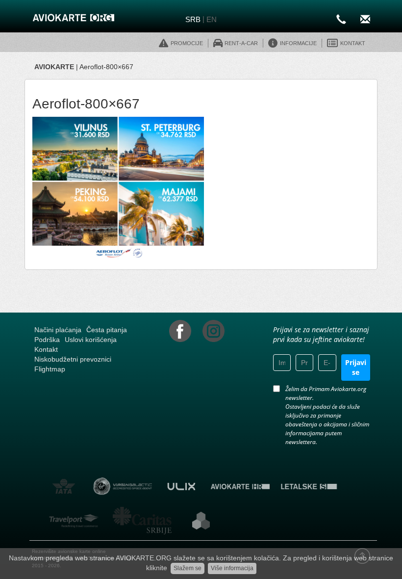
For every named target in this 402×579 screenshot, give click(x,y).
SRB (193, 19)
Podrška (47, 339)
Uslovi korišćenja (91, 339)
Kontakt (46, 349)
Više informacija (232, 568)
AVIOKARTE (54, 67)
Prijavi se (355, 367)
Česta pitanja (106, 330)
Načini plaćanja (57, 330)
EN (211, 19)
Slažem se (187, 568)
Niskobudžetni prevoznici (72, 359)
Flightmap (49, 369)
